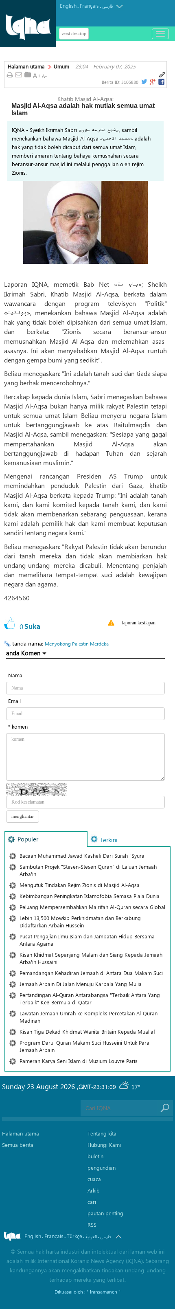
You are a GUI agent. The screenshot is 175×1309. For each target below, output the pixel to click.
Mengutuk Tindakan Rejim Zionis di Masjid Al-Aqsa (80, 884)
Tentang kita (102, 1133)
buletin (95, 1156)
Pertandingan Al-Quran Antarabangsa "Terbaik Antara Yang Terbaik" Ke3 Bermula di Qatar (90, 998)
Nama (15, 675)
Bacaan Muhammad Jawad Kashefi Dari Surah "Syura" (83, 855)
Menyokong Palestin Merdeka (77, 643)
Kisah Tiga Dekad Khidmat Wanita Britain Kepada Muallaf (87, 1031)
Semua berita (17, 1144)
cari (92, 1201)
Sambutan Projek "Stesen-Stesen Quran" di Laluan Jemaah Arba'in (88, 870)
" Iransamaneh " (103, 1291)
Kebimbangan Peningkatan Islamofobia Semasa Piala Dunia (90, 895)
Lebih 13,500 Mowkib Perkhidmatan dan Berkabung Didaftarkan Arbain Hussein (80, 921)
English (68, 5)
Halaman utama (26, 66)
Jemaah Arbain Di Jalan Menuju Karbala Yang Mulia (81, 983)
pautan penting (105, 1213)
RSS (92, 1224)
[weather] (124, 1087)
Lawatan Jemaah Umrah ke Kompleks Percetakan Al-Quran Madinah (89, 1017)
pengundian (102, 1167)
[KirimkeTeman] (18, 75)
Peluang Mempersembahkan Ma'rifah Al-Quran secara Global (92, 906)
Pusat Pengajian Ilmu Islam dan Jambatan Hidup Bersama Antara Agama (87, 940)
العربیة (91, 1236)
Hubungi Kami (104, 1144)
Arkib (94, 1190)
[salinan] (162, 75)
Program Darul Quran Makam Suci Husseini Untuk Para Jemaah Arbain (84, 1046)
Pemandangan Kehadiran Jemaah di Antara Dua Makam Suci (91, 972)
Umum (61, 66)
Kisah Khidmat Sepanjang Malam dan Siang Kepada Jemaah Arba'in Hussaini (91, 958)
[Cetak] (9, 75)
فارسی (107, 6)
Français (89, 5)
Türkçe (74, 1235)
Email (14, 700)
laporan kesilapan (138, 623)
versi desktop (73, 33)
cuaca (94, 1178)
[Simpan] (27, 74)
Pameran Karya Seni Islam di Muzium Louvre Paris (79, 1060)
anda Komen (23, 653)
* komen (18, 726)
